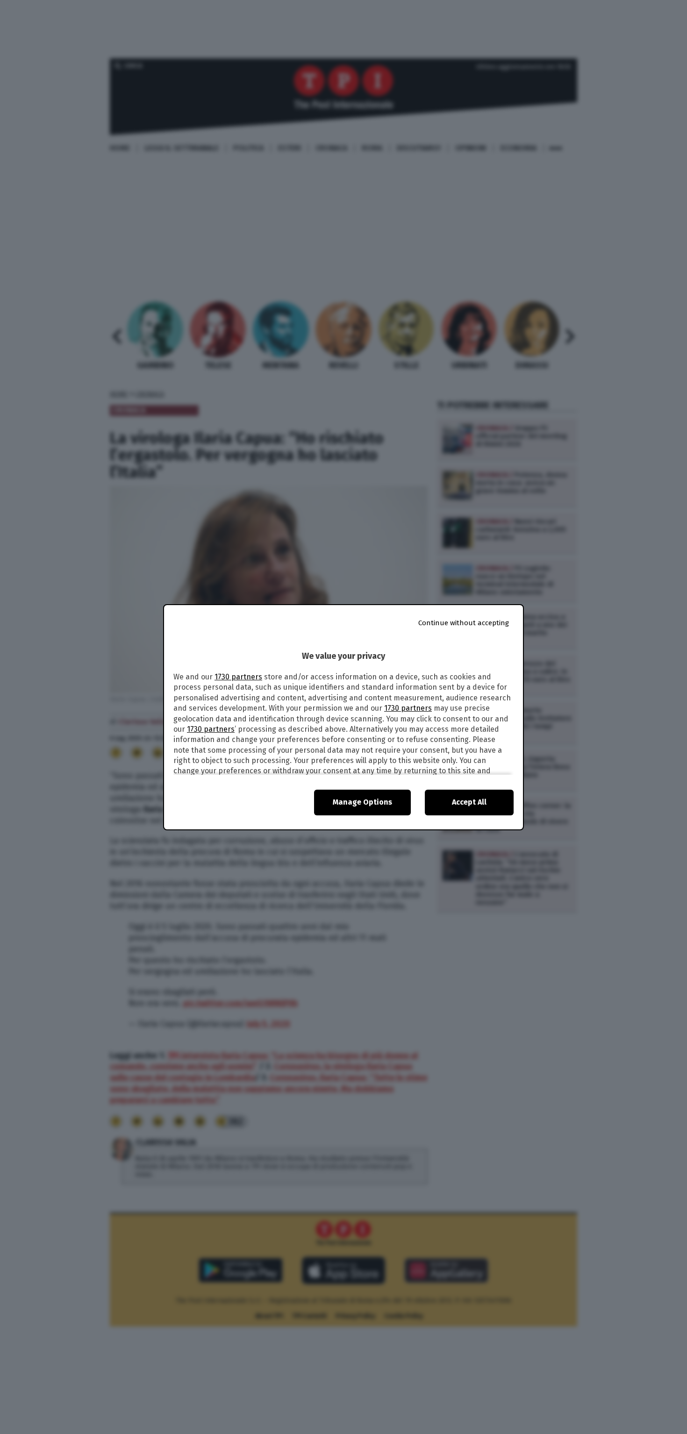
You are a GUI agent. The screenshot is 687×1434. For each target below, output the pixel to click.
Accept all (469, 802)
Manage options (362, 802)
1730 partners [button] (238, 676)
